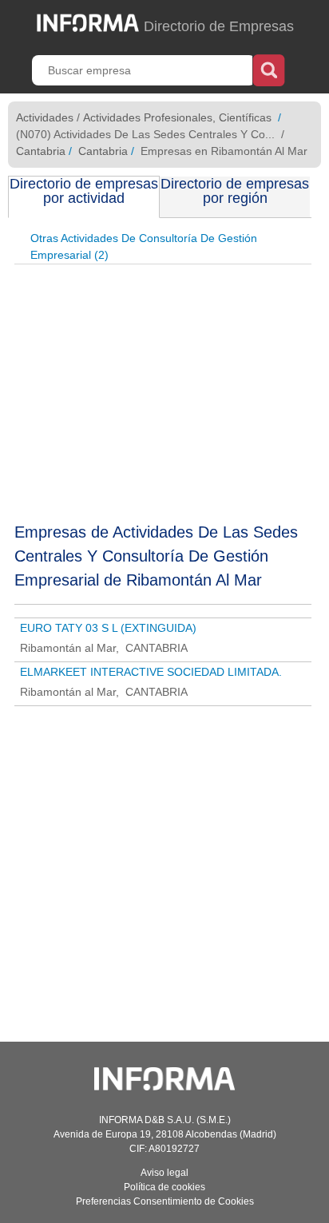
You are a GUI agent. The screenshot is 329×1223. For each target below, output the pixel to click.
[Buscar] (269, 69)
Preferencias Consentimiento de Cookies (165, 1201)
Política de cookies (164, 1187)
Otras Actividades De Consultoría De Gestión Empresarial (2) (143, 246)
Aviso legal (164, 1172)
